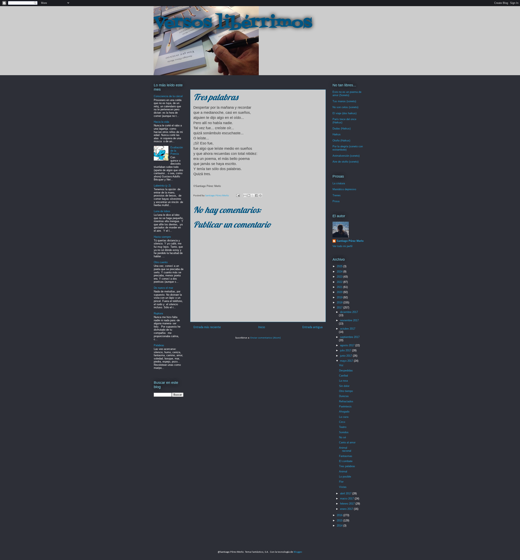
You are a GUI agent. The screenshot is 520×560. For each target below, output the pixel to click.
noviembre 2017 (349, 320)
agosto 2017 (347, 345)
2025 (340, 266)
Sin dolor (344, 385)
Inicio (261, 327)
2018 (340, 302)
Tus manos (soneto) (344, 101)
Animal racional (345, 449)
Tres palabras (347, 466)
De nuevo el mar (163, 287)
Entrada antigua (312, 327)
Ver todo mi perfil (342, 246)
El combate (345, 461)
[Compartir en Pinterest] (260, 195)
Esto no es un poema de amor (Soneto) (347, 93)
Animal (343, 471)
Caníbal (343, 375)
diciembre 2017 (349, 312)
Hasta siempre (162, 236)
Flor (341, 481)
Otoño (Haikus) (341, 140)
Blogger (298, 552)
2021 (340, 287)
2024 (340, 271)
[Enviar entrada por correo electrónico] (237, 195)
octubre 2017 (347, 328)
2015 (340, 520)
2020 (340, 292)
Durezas (344, 396)
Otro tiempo (346, 391)
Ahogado (344, 411)
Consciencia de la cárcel (168, 96)
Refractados (346, 401)
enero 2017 (347, 508)
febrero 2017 (347, 503)
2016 (340, 515)
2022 (340, 281)
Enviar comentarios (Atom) (265, 337)
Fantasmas (345, 456)
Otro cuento (161, 262)
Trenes (337, 195)
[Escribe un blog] (249, 195)
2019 (340, 297)
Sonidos (344, 432)
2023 (340, 276)
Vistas (343, 486)
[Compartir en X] (253, 195)
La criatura (339, 183)
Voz (341, 365)
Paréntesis (345, 406)
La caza (343, 416)
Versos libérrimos (233, 23)
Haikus (337, 134)
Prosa (336, 201)
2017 (340, 307)
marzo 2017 (347, 498)
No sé (342, 437)
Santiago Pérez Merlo (350, 240)
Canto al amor (347, 442)
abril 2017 (346, 493)
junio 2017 (346, 355)
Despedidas (346, 370)
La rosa (343, 380)
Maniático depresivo (344, 189)
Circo (342, 421)
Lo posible (345, 476)
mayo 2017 (347, 360)
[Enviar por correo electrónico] (245, 195)
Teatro (342, 427)
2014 (340, 525)
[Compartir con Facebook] (257, 195)
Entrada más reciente (207, 327)
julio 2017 (346, 350)
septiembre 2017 (350, 337)
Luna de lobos (162, 211)
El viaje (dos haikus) (344, 113)
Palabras (159, 345)
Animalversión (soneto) (346, 155)
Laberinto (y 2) (162, 185)
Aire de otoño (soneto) (346, 161)
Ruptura (158, 313)
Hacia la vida (161, 121)
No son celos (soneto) (345, 107)
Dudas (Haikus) (342, 128)
